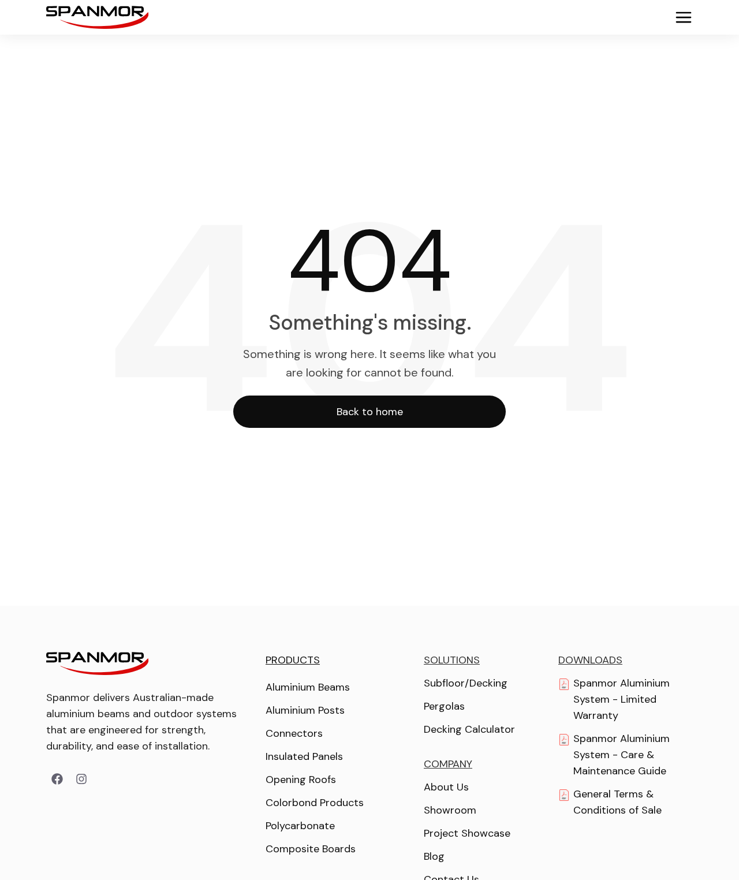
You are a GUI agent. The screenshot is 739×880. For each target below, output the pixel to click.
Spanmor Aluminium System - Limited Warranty (621, 699)
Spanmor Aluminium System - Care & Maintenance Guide (621, 755)
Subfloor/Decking (465, 683)
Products (293, 660)
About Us (446, 787)
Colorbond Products (315, 803)
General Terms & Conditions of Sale (617, 802)
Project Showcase (467, 833)
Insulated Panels (304, 756)
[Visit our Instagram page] (81, 779)
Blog (434, 856)
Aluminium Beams (308, 687)
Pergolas (444, 706)
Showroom (450, 810)
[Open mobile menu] (679, 17)
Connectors (294, 733)
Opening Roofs (301, 779)
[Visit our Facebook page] (57, 779)
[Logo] (97, 17)
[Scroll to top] (704, 845)
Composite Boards (311, 849)
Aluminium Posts (305, 710)
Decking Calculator (469, 729)
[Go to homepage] (97, 663)
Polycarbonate (300, 826)
